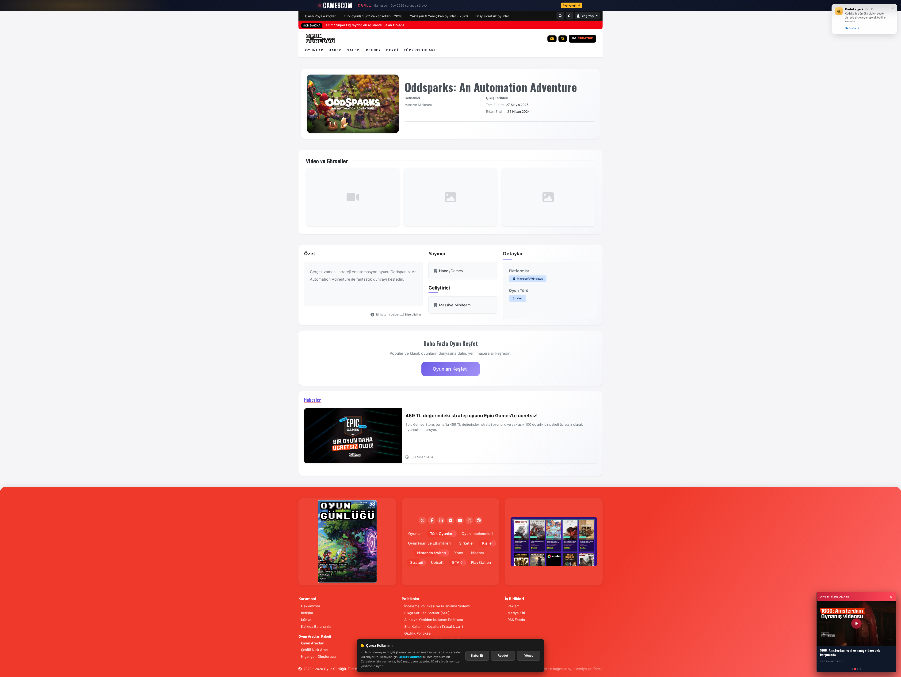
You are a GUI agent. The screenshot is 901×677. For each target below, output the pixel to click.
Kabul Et (477, 655)
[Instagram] (469, 520)
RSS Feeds (516, 620)
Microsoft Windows (529, 278)
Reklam (513, 606)
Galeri (354, 50)
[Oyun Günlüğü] (320, 38)
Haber (335, 50)
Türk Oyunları (441, 533)
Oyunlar (314, 50)
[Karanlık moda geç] (569, 15)
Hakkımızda (310, 606)
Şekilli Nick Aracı (314, 650)
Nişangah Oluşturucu (318, 656)
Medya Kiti (516, 613)
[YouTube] (460, 520)
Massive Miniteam (418, 105)
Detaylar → (852, 28)
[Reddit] (478, 520)
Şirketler (466, 543)
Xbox (458, 553)
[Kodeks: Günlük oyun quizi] (552, 38)
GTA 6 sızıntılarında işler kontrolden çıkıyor (358, 25)
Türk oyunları (419, 50)
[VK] (450, 520)
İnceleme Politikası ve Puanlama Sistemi (437, 606)
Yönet (528, 655)
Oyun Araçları (313, 643)
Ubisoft (437, 562)
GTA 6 (457, 562)
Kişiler (487, 543)
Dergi (392, 50)
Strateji (517, 298)
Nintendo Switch (431, 553)
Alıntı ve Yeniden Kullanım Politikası (433, 620)
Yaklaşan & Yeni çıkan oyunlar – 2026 (439, 16)
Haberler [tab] (312, 399)
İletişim (307, 613)
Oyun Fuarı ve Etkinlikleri (429, 543)
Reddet (503, 655)
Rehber (373, 50)
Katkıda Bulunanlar (316, 626)
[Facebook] (431, 520)
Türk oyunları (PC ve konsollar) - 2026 (373, 16)
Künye (306, 620)
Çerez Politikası (410, 657)
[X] (422, 520)
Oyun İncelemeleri (477, 533)
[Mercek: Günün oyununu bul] (562, 38)
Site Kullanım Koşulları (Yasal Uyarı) (433, 626)
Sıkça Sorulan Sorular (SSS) (427, 613)
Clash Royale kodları (320, 16)
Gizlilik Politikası (417, 633)
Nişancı (477, 553)
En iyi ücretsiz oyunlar (492, 16)
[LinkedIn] (441, 520)
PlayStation (481, 562)
